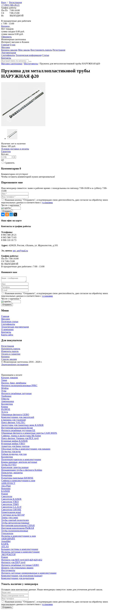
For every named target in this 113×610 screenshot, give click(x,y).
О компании (7, 329)
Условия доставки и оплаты (15, 149)
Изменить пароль (10, 351)
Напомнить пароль (10, 348)
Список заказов (9, 359)
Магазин (5, 319)
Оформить (6, 37)
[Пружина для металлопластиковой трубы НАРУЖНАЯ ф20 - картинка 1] (23, 125)
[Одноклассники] (7, 214)
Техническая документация (15, 327)
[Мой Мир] (11, 214)
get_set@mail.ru (20, 250)
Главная (5, 316)
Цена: (4, 146)
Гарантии (6, 151)
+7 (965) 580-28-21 (10, 5)
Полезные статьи (9, 321)
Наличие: (6, 143)
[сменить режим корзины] (10, 26)
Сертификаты (8, 324)
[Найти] (30, 61)
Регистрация (15, 2)
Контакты (6, 332)
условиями (47, 202)
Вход (3, 2)
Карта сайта (7, 334)
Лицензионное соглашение (14, 364)
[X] (15, 214)
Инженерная (13, 39)
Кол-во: (5, 154)
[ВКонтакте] (3, 214)
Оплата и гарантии (10, 354)
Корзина (5, 26)
